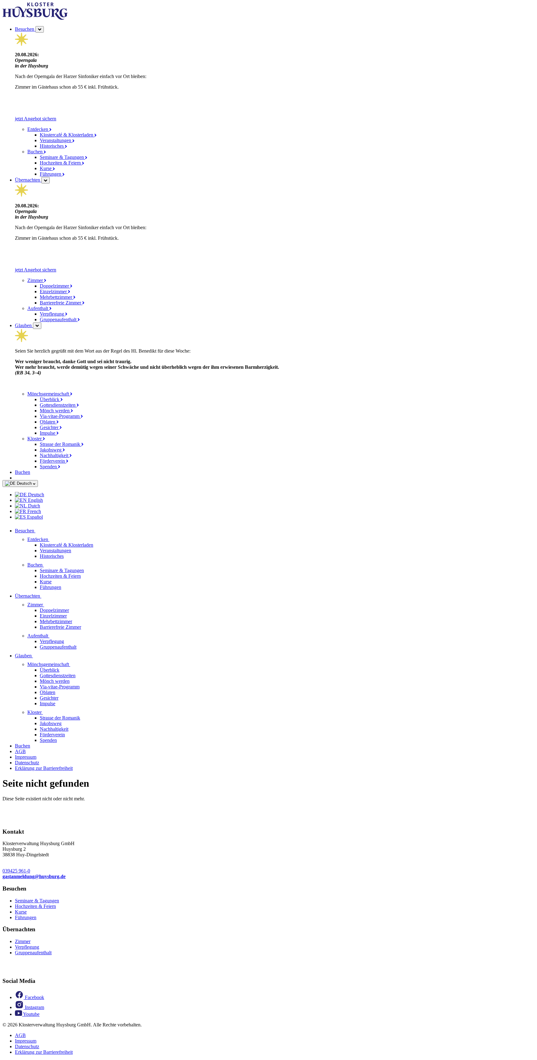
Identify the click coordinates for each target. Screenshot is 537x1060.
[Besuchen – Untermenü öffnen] (39, 29)
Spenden (49, 466)
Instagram (34, 1007)
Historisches (52, 146)
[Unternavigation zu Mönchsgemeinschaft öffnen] (74, 664)
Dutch (33, 505)
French (33, 511)
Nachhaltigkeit (55, 455)
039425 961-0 (16, 870)
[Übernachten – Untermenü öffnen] (45, 180)
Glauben (24, 325)
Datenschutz (27, 762)
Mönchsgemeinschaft (48, 393)
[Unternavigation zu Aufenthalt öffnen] (53, 635)
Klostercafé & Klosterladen (67, 134)
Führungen (51, 174)
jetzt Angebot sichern (35, 118)
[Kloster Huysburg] (35, 18)
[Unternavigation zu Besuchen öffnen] (39, 530)
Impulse (48, 433)
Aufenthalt (38, 308)
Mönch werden (55, 410)
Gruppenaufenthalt (59, 319)
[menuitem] (275, 495)
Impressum (25, 757)
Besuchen (25, 29)
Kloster (35, 438)
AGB (20, 751)
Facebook (34, 997)
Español (34, 517)
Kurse (46, 168)
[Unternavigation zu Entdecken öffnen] (53, 539)
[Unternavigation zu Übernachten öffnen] (45, 596)
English (35, 500)
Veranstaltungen (56, 140)
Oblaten (48, 421)
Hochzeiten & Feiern (61, 162)
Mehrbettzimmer (56, 297)
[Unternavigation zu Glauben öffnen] (36, 655)
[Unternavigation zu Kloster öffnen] (46, 712)
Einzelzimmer (54, 291)
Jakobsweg (51, 449)
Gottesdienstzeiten (58, 405)
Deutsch (24, 483)
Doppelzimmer (55, 286)
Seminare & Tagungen (62, 157)
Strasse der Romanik (60, 444)
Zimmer (35, 280)
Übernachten (28, 180)
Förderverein (53, 461)
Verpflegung (52, 314)
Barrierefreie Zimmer (61, 302)
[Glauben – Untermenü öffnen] (37, 325)
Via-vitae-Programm (60, 416)
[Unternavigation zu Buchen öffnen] (47, 564)
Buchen (35, 151)
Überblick (50, 399)
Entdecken (38, 129)
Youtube (30, 1014)
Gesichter (50, 427)
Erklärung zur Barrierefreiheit (44, 768)
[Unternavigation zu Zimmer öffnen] (48, 604)
